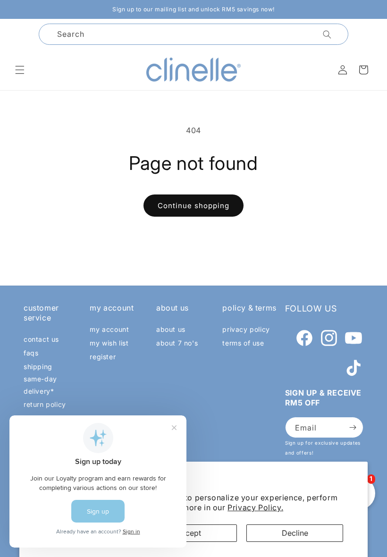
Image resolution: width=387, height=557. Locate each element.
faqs (31, 353)
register (103, 357)
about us (170, 329)
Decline (295, 533)
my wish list (109, 343)
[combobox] (193, 34)
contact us (41, 339)
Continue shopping (193, 205)
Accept (188, 533)
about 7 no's (177, 343)
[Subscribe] (352, 427)
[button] (19, 69)
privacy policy (245, 329)
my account (109, 329)
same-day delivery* (40, 385)
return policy (45, 404)
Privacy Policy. (255, 507)
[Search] (327, 34)
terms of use (243, 343)
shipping (38, 367)
